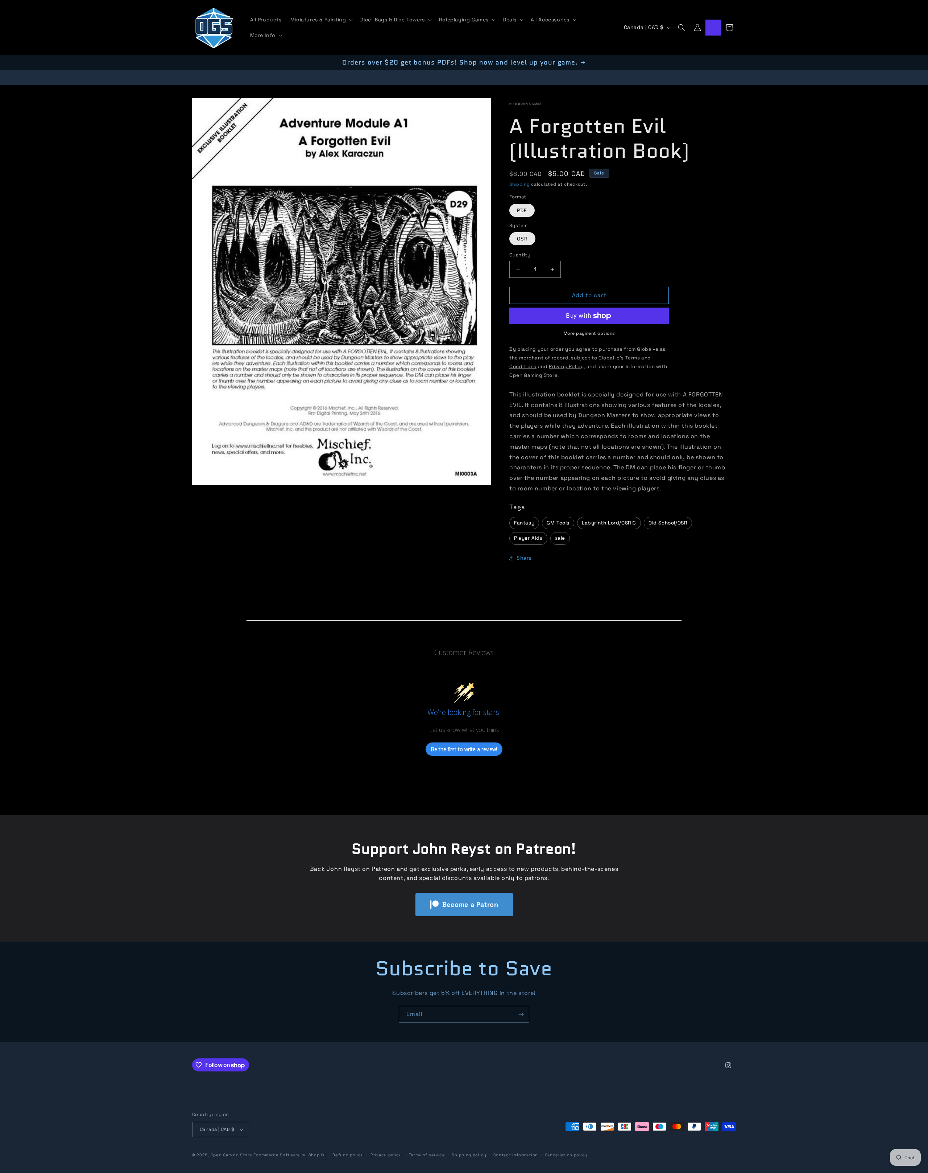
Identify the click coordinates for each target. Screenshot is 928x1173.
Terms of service (427, 1154)
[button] (321, 19)
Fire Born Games (525, 104)
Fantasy (524, 523)
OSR (522, 239)
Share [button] (524, 558)
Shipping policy (469, 1154)
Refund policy (348, 1154)
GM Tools (558, 523)
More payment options (589, 333)
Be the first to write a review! (464, 749)
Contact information (515, 1154)
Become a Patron (470, 904)
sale (560, 538)
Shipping (519, 184)
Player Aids (528, 538)
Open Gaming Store (231, 1154)
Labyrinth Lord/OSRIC (609, 523)
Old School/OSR (668, 523)
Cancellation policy (566, 1154)
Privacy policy (386, 1154)
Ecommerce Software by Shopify (289, 1154)
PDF (522, 210)
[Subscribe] (521, 1014)
